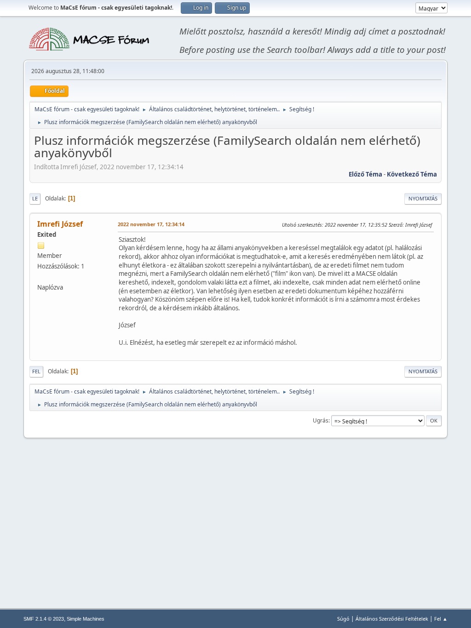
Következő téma (412, 174)
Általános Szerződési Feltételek (392, 618)
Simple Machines (85, 619)
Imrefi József (60, 224)
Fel (36, 371)
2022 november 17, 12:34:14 (151, 224)
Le (35, 198)
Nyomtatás (422, 198)
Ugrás (320, 420)
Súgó (343, 618)
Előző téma (365, 174)
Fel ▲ (441, 618)
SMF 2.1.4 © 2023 (43, 619)
